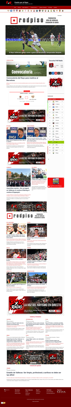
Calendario (27, 394)
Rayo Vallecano (25, 7)
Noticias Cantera (18, 393)
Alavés (57, 106)
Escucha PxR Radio (50, 391)
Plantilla (26, 391)
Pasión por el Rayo (21, 2)
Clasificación (27, 393)
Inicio (15, 7)
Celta (57, 144)
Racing (57, 125)
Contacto (55, 7)
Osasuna (57, 120)
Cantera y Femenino (43, 7)
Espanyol (57, 128)
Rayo (56, 142)
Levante (57, 123)
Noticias (19, 7)
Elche (57, 150)
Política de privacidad (35, 401)
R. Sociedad (57, 137)
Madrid (57, 101)
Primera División (34, 7)
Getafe (57, 133)
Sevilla (57, 112)
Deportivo (57, 117)
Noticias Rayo (17, 391)
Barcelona (57, 109)
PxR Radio (50, 7)
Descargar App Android (51, 393)
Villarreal (57, 139)
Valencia (57, 147)
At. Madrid (57, 104)
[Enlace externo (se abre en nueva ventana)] (35, 20)
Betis (56, 114)
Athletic (57, 131)
